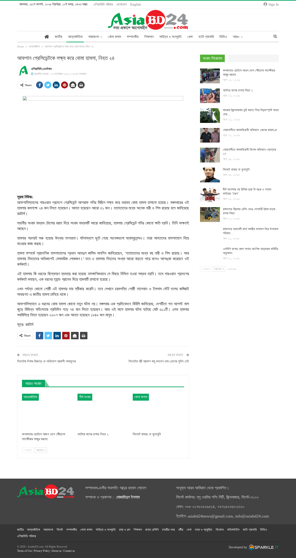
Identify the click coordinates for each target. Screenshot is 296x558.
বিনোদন (220, 529)
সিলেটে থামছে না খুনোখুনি (236, 169)
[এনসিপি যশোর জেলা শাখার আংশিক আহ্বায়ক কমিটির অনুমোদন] (210, 254)
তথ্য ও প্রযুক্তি (203, 529)
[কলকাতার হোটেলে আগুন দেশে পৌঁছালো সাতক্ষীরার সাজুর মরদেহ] (47, 412)
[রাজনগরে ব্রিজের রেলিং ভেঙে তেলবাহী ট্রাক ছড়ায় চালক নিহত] (210, 214)
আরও (236, 37)
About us (56, 550)
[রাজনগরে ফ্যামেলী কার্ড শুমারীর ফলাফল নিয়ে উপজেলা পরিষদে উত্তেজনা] (210, 234)
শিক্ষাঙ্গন (149, 37)
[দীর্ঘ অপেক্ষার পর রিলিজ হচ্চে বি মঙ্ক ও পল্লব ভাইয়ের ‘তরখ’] (210, 194)
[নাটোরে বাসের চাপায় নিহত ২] (103, 412)
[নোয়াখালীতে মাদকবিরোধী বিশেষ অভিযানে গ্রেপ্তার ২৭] (210, 155)
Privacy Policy (42, 550)
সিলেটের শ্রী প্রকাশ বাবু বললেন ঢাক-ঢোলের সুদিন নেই (159, 361)
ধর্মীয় (180, 529)
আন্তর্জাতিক (75, 37)
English (135, 4)
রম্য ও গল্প (124, 529)
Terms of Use (24, 550)
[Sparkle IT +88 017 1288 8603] (264, 547)
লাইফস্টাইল (233, 529)
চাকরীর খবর (168, 529)
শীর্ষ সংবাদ (85, 397)
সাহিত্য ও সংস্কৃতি (170, 37)
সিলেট (60, 529)
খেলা (190, 37)
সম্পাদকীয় (133, 37)
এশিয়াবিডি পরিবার (103, 4)
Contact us (69, 550)
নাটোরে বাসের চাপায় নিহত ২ (238, 90)
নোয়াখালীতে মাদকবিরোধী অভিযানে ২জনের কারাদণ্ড (250, 130)
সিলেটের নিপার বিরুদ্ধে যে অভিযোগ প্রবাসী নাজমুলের (46, 361)
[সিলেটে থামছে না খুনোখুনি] (158, 412)
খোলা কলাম (114, 37)
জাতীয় (58, 37)
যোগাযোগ (121, 4)
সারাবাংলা (93, 37)
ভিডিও (223, 37)
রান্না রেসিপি (152, 529)
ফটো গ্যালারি (206, 37)
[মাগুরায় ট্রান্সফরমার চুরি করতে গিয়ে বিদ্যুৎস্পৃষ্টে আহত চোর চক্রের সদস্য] (210, 115)
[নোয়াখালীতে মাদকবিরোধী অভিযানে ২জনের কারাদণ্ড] (210, 135)
